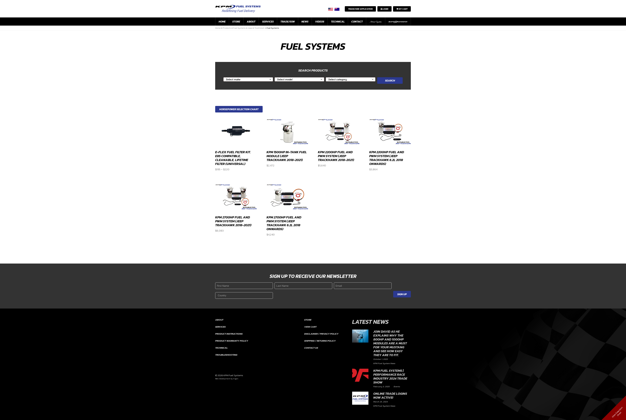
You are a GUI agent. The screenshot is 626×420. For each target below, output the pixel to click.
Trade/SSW (287, 21)
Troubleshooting (226, 355)
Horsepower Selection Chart (239, 109)
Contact (357, 21)
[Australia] (337, 9)
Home (222, 21)
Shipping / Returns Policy (320, 341)
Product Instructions (229, 334)
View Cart (310, 327)
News (304, 21)
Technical (338, 21)
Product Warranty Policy (231, 341)
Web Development (222, 378)
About (251, 21)
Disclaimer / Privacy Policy (321, 334)
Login (385, 8)
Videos (319, 21)
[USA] (330, 9)
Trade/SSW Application (360, 8)
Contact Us (311, 348)
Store (236, 21)
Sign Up (402, 294)
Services (268, 21)
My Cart (403, 8)
